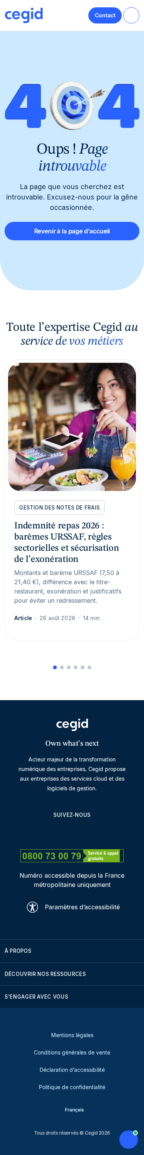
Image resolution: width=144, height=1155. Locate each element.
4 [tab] (76, 667)
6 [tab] (89, 667)
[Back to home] (24, 15)
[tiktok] (90, 832)
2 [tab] (62, 667)
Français (74, 1110)
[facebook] (109, 832)
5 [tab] (82, 667)
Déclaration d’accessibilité (72, 1069)
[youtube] (53, 832)
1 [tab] (55, 667)
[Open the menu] (131, 15)
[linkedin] (35, 832)
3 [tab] (69, 667)
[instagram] (72, 832)
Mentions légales (72, 1035)
